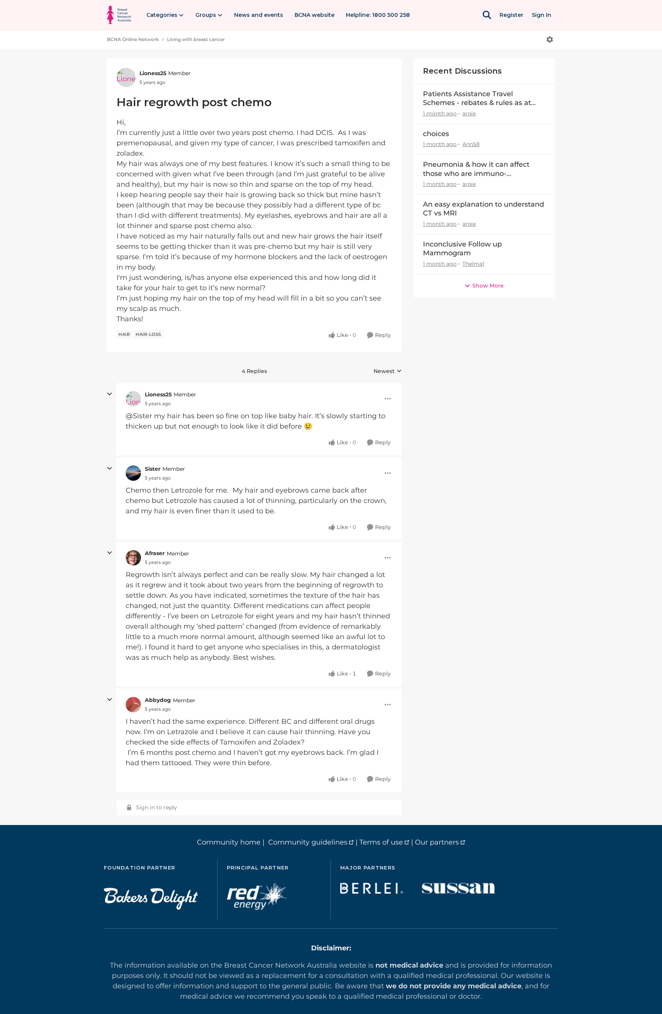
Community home (229, 842)
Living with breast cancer (196, 39)
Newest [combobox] (388, 371)
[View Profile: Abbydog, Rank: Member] (133, 704)
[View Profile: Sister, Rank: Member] (133, 473)
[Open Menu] (549, 39)
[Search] (487, 15)
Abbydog (158, 700)
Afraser (155, 553)
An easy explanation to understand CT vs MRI (483, 208)
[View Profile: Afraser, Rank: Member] (133, 557)
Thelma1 (473, 263)
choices (436, 134)
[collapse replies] (109, 394)
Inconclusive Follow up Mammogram (462, 248)
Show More (488, 285)
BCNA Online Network (133, 39)
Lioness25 (152, 73)
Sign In (541, 15)
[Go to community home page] (119, 15)
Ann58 (471, 144)
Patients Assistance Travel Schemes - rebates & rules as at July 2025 (477, 99)
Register (511, 15)
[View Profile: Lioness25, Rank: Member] (126, 77)
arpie (469, 113)
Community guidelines (307, 842)
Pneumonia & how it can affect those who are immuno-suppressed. (476, 169)
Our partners (437, 842)
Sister (153, 468)
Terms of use (381, 842)
